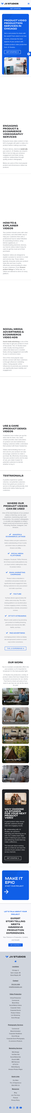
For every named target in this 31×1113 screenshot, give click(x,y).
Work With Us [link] (16, 1085)
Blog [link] (15, 1093)
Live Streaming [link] (15, 1015)
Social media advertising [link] (11, 341)
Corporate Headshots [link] (15, 1033)
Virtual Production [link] (15, 998)
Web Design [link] (15, 1052)
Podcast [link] (15, 1098)
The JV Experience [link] (15, 1083)
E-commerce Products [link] (15, 1041)
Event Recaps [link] (15, 1018)
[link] (29, 54)
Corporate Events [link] (15, 1010)
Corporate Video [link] (15, 1008)
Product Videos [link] (15, 1013)
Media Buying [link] (15, 1067)
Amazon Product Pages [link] (15, 1069)
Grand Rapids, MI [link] (15, 975)
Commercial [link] (15, 1000)
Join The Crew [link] (15, 1095)
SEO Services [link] (16, 1062)
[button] (28, 3)
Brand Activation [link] (15, 1031)
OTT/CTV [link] (15, 1064)
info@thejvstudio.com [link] (15, 987)
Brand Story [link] (15, 1003)
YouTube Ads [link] (15, 1054)
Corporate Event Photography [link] (15, 1038)
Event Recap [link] (15, 1036)
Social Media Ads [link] (15, 1057)
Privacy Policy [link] (15, 1100)
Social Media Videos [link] (15, 1005)
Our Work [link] (15, 1080)
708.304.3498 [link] (15, 984)
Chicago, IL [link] (15, 970)
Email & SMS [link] (15, 1059)
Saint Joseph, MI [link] (15, 973)
